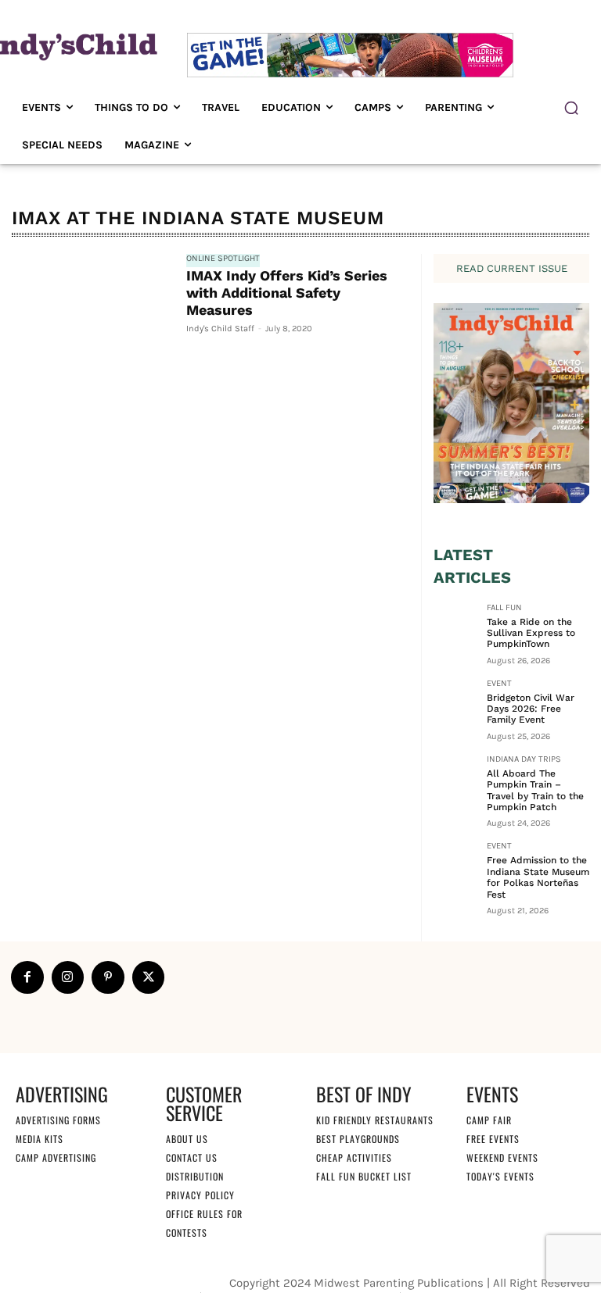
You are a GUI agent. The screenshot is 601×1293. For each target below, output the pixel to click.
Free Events (493, 1138)
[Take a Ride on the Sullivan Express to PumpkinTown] (455, 625)
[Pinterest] (108, 977)
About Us (187, 1138)
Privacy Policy (200, 1195)
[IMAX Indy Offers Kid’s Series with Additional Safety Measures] (91, 306)
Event (499, 683)
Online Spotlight (223, 258)
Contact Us (192, 1157)
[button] (571, 108)
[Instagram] (68, 977)
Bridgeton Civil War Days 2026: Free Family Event (530, 709)
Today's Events (500, 1176)
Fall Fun (504, 608)
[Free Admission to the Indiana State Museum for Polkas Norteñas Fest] (455, 863)
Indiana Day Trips (524, 759)
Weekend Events (502, 1157)
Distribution (195, 1176)
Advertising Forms (58, 1120)
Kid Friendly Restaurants (375, 1120)
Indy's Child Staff (220, 328)
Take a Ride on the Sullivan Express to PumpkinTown (531, 633)
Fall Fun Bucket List (364, 1176)
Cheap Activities (354, 1157)
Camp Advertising (56, 1157)
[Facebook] (27, 977)
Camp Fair (489, 1120)
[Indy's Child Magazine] (71, 45)
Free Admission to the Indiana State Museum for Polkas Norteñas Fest (538, 877)
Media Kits (39, 1138)
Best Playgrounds (358, 1138)
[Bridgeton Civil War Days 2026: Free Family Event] (455, 701)
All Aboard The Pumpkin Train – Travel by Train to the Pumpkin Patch (535, 790)
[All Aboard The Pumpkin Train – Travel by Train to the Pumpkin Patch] (455, 776)
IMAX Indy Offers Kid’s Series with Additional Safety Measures (286, 292)
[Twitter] (148, 977)
